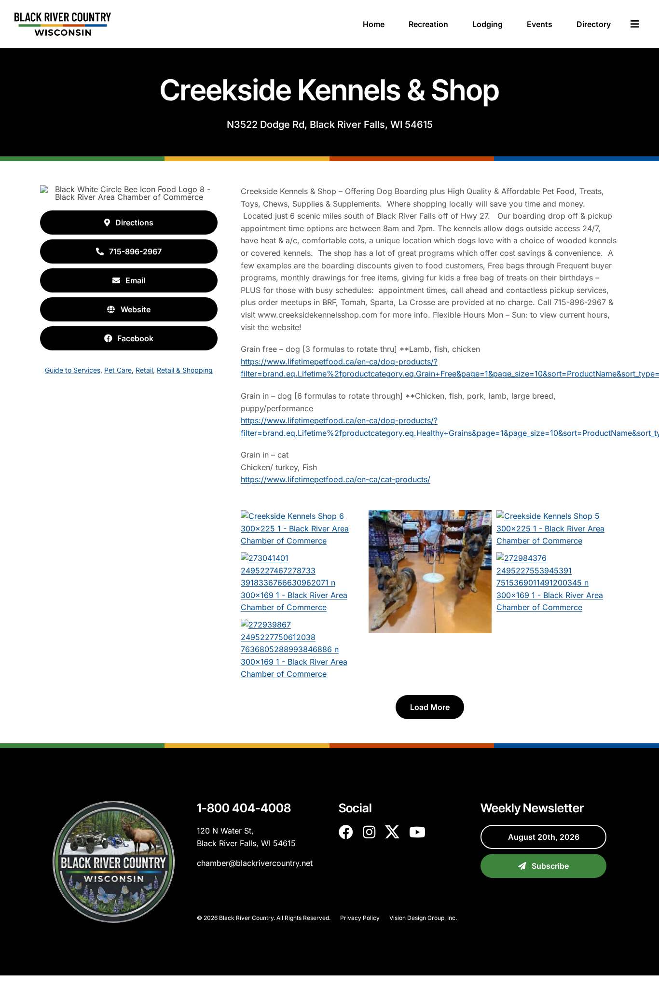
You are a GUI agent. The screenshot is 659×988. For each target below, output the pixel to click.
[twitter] (392, 832)
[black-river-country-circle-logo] (114, 804)
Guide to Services (72, 370)
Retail (144, 370)
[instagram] (369, 832)
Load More (430, 707)
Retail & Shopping (185, 370)
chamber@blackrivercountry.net (255, 863)
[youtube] (417, 832)
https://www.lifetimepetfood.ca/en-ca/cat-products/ (335, 479)
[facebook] (346, 832)
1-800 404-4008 (244, 808)
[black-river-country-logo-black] (62, 16)
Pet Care (118, 370)
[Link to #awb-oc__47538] (635, 24)
